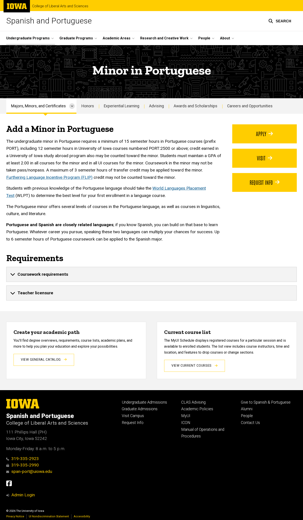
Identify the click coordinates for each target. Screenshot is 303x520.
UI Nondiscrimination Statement (49, 516)
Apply (261, 133)
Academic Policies (197, 409)
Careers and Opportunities (250, 106)
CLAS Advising (193, 402)
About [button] (225, 38)
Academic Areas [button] (116, 38)
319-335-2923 (25, 458)
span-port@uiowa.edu (31, 471)
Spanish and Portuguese (49, 21)
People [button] (204, 38)
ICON (185, 422)
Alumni (246, 409)
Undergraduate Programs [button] (28, 38)
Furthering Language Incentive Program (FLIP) (49, 177)
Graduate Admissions (139, 409)
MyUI (185, 416)
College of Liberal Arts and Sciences (60, 6)
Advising (156, 106)
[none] (151, 274)
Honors (87, 106)
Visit (261, 157)
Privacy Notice (15, 516)
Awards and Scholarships (195, 106)
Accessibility (82, 516)
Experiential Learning (121, 106)
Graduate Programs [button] (76, 38)
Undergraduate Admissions (144, 402)
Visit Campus (133, 416)
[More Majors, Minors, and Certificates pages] (72, 106)
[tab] (151, 274)
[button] (280, 21)
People (247, 416)
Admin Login (23, 494)
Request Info (261, 182)
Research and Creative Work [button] (164, 38)
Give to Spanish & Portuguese (266, 402)
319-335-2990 (25, 465)
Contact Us (250, 422)
